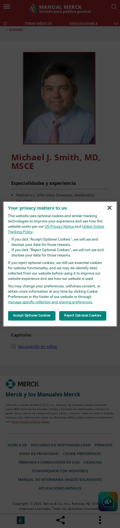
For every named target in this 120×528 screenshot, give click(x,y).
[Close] (109, 208)
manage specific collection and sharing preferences (50, 302)
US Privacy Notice (59, 227)
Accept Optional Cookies (32, 315)
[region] (60, 264)
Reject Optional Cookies (82, 315)
